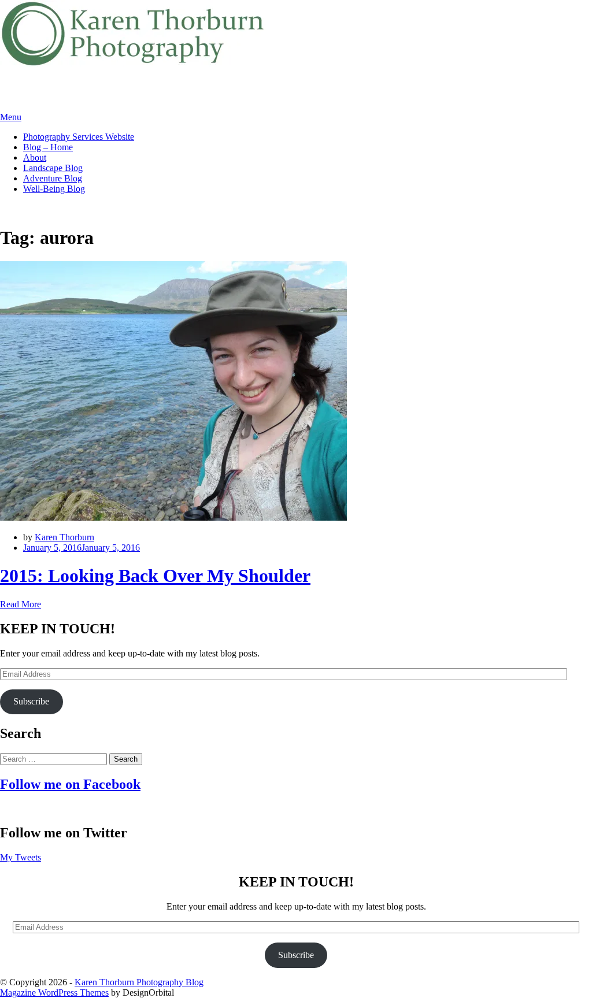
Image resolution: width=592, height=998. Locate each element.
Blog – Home (48, 147)
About (34, 157)
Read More (20, 604)
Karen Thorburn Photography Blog (139, 982)
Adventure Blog (52, 178)
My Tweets (20, 857)
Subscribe (31, 701)
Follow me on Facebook (70, 784)
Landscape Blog (53, 168)
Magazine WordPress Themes (54, 992)
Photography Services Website (78, 137)
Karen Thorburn (64, 537)
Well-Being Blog (54, 189)
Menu (10, 117)
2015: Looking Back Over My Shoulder (155, 575)
